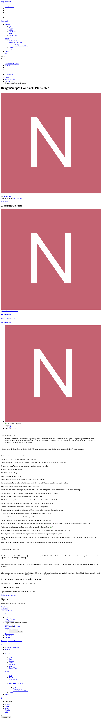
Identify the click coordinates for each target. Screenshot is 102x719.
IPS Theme (8, 626)
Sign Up (7, 65)
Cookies (7, 637)
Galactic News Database (20, 46)
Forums (11, 28)
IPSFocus (17, 626)
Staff (10, 33)
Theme (7, 628)
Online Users (13, 35)
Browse (7, 24)
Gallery (7, 51)
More (10, 37)
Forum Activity (13, 40)
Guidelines (12, 31)
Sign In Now (5, 607)
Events (11, 30)
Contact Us (8, 635)
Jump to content (6, 1)
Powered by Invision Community (11, 641)
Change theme (6, 717)
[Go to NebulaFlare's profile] (51, 193)
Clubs (10, 26)
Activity (7, 39)
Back (10, 657)
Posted (8, 318)
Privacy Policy (9, 634)
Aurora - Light (13, 630)
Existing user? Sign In (12, 64)
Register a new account (8, 595)
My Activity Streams (15, 42)
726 (10, 427)
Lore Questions (17, 198)
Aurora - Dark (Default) (16, 632)
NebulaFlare (7, 196)
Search (11, 48)
